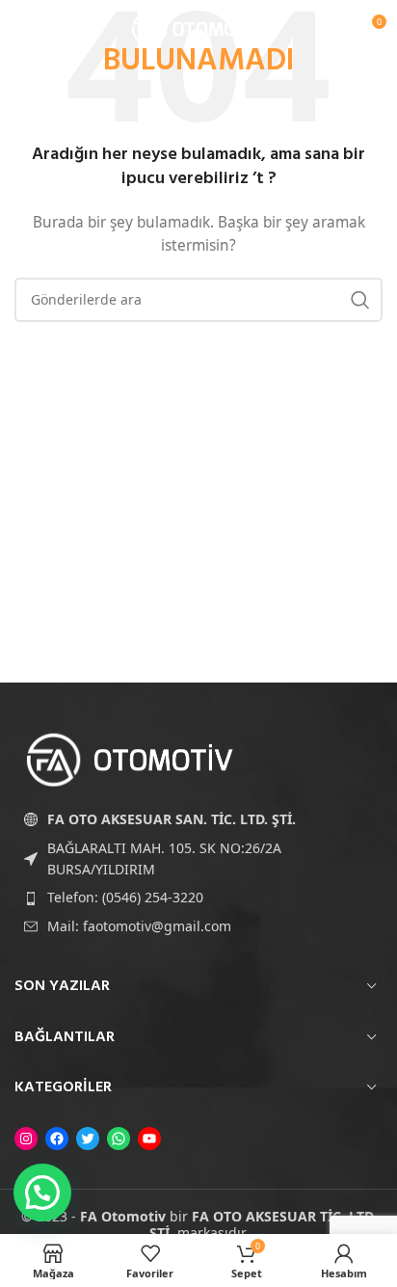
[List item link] (198, 897)
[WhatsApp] (118, 1138)
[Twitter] (87, 1138)
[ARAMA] (360, 300)
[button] (42, 1192)
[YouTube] (149, 1138)
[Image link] (130, 758)
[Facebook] (56, 1138)
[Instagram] (26, 1138)
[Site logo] (198, 27)
